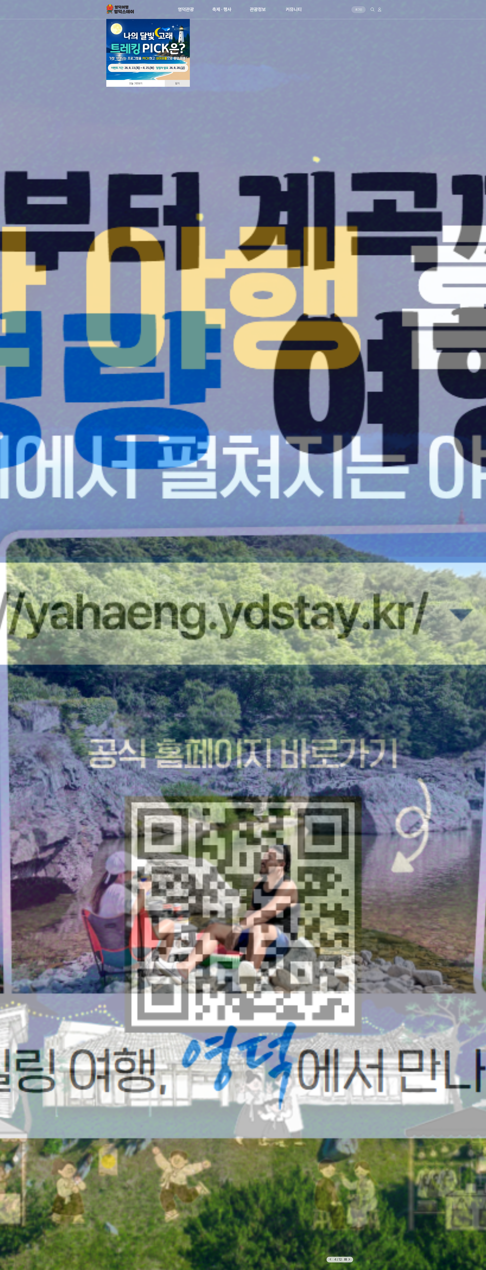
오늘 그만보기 (135, 83)
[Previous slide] (330, 1259)
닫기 (177, 83)
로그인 (358, 9)
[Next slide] (349, 1259)
